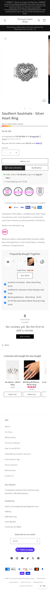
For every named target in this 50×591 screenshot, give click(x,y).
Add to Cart (12, 394)
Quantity (5, 148)
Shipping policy (38, 582)
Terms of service (26, 582)
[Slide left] (19, 108)
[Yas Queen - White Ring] (12, 370)
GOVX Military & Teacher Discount (18, 454)
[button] (5, 20)
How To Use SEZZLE (12, 448)
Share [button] (7, 345)
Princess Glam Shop (15, 578)
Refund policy (10, 470)
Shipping (4, 139)
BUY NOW (25, 275)
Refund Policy (10, 437)
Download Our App (12, 459)
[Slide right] (30, 108)
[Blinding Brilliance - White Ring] (32, 370)
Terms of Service (11, 465)
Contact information (26, 586)
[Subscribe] (37, 541)
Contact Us (9, 476)
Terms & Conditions (12, 443)
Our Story (8, 432)
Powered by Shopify (28, 578)
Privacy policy (13, 582)
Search (7, 426)
